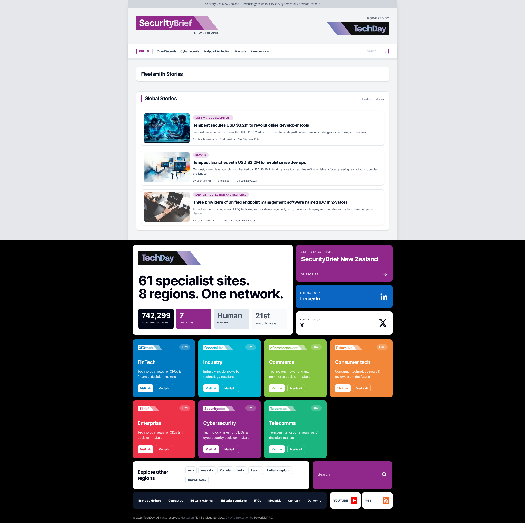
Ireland (255, 470)
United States (197, 480)
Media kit (165, 388)
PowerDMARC (263, 517)
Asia (191, 470)
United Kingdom (278, 470)
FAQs (257, 500)
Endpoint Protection (217, 51)
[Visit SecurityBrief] (222, 408)
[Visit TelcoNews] (288, 408)
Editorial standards (234, 500)
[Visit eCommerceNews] (288, 347)
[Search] (384, 51)
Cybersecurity (189, 51)
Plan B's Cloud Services (209, 517)
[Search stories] (384, 474)
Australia (207, 470)
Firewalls (241, 51)
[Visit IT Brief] (157, 408)
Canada (225, 470)
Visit (143, 388)
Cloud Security (166, 51)
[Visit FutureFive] (354, 347)
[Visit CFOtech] (157, 347)
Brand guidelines (149, 500)
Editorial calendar (202, 500)
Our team (294, 500)
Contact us (175, 500)
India (240, 470)
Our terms (314, 500)
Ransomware (260, 51)
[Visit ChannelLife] (222, 347)
